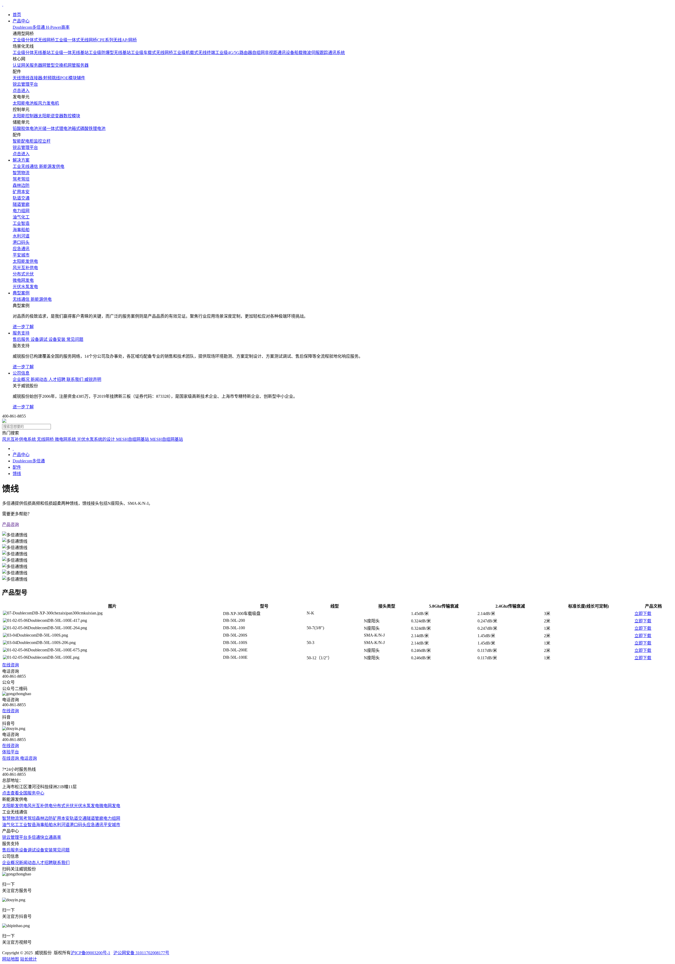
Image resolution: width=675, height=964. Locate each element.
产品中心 (21, 21)
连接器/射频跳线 (45, 78)
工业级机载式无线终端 (194, 52)
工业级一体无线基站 (70, 52)
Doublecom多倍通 (29, 461)
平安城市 (111, 824)
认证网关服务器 (27, 65)
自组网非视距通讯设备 (273, 52)
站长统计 (28, 959)
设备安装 (44, 850)
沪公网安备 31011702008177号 (141, 953)
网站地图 (10, 959)
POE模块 (68, 78)
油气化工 (10, 824)
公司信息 (21, 373)
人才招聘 (44, 862)
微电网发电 (109, 805)
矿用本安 (61, 818)
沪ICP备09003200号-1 (90, 953)
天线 (17, 78)
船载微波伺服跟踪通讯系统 (319, 52)
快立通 (46, 837)
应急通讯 (94, 824)
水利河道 (61, 824)
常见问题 (61, 850)
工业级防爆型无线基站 (110, 52)
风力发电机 (48, 103)
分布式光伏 (63, 805)
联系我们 (61, 862)
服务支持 (21, 333)
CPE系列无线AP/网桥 (117, 40)
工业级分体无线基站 (32, 52)
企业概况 (10, 862)
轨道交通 (78, 818)
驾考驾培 (27, 818)
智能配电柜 (23, 141)
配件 (17, 467)
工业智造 (27, 824)
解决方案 (21, 160)
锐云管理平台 (14, 837)
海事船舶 (44, 824)
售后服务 (10, 850)
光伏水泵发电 (86, 805)
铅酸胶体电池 (25, 128)
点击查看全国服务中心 (23, 793)
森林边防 (44, 818)
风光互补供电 (40, 805)
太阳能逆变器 (50, 116)
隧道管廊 (94, 818)
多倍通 (33, 837)
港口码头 (78, 824)
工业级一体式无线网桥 (76, 40)
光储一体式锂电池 (55, 128)
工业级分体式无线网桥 (34, 40)
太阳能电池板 (25, 103)
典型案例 (21, 293)
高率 (57, 837)
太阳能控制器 (25, 116)
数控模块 (71, 116)
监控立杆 (42, 141)
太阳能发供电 (14, 805)
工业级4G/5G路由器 (233, 52)
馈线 (25, 78)
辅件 (81, 78)
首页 (17, 14)
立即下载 (642, 613)
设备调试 (27, 850)
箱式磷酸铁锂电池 (88, 128)
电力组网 (111, 818)
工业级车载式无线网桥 (152, 52)
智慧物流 (10, 818)
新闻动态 (27, 862)
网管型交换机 (55, 65)
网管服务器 (78, 65)
